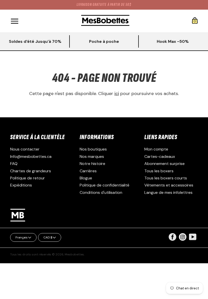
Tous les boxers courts (165, 178)
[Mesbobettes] (105, 21)
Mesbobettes (74, 254)
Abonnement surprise (164, 163)
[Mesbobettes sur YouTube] (193, 236)
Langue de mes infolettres (168, 192)
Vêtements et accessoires (168, 185)
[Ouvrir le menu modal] (14, 21)
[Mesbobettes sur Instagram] (182, 239)
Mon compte (156, 149)
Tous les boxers (159, 171)
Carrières (88, 171)
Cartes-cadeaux (159, 156)
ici (116, 93)
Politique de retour (27, 178)
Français (21, 237)
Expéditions (21, 185)
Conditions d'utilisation (101, 192)
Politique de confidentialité (104, 185)
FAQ (14, 163)
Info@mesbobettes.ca (30, 156)
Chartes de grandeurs (30, 171)
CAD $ (47, 237)
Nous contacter (25, 149)
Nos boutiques (93, 149)
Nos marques (92, 156)
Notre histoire (92, 163)
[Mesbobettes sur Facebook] (172, 239)
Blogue (86, 178)
